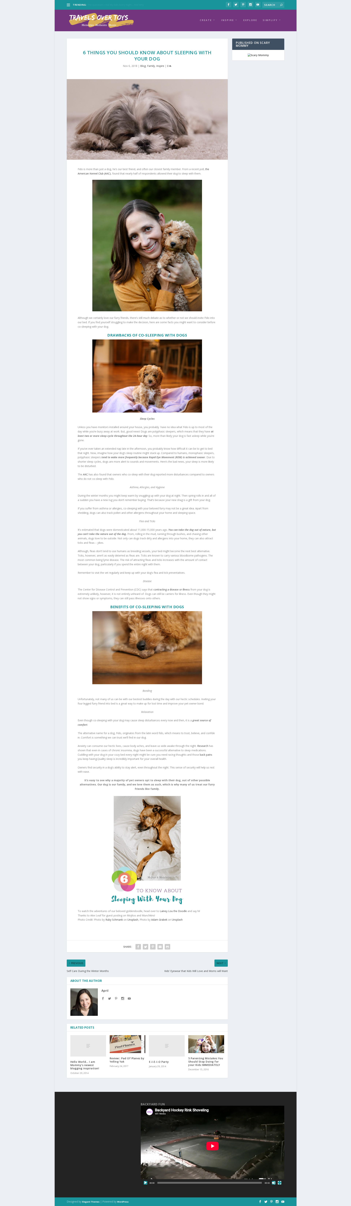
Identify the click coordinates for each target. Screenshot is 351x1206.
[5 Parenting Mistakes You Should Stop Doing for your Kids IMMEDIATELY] (206, 1044)
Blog (143, 66)
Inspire (227, 20)
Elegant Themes (90, 1201)
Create (206, 20)
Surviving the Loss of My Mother (105, 4)
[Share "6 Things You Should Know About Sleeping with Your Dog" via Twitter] (145, 946)
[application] (212, 1146)
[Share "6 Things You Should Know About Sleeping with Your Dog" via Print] (167, 946)
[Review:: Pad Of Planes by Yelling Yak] (127, 1044)
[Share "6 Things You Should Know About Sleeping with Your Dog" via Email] (160, 946)
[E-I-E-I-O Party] (167, 1046)
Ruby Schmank (114, 919)
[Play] (145, 1183)
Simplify (270, 20)
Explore (250, 20)
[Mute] (273, 1183)
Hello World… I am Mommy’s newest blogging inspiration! (84, 1065)
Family (151, 66)
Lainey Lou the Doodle (173, 911)
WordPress (123, 1201)
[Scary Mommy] (258, 55)
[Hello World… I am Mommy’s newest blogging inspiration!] (88, 1046)
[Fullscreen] (279, 1183)
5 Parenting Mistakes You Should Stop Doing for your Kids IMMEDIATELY (205, 1062)
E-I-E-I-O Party (159, 1061)
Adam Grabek (159, 919)
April (105, 991)
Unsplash (132, 919)
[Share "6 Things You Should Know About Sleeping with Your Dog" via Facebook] (138, 946)
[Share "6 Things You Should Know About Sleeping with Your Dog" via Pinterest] (152, 946)
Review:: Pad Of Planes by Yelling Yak (127, 1060)
